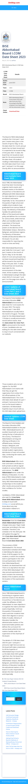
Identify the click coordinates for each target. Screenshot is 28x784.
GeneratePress (22, 781)
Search (8, 696)
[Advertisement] (14, 765)
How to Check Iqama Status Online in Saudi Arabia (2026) (12, 733)
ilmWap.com (14, 2)
